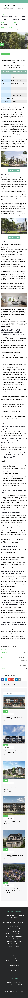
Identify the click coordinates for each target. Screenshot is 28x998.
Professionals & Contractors (14, 968)
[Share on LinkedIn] (16, 679)
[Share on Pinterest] (9, 679)
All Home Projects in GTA (14, 929)
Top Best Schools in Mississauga (14, 933)
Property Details (5, 53)
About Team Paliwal (14, 946)
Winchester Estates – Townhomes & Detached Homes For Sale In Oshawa (13, 787)
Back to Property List (9, 5)
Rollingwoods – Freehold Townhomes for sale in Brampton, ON (13, 752)
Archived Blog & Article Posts (14, 941)
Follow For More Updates (14, 982)
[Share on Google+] (13, 679)
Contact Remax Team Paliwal (14, 984)
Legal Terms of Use (14, 965)
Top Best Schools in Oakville (14, 931)
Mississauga (24, 655)
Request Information (22, 53)
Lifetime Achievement (14, 963)
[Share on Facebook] (2, 679)
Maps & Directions (14, 53)
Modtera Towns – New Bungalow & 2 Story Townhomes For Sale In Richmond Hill (13, 890)
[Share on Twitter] (6, 679)
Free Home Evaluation (14, 943)
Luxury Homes (14, 919)
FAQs (14, 955)
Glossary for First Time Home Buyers (14, 960)
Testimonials (14, 970)
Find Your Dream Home (14, 939)
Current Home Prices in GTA (14, 926)
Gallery (14, 958)
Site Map (14, 973)
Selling (3, 14)
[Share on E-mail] (20, 679)
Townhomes (24, 652)
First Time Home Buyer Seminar (14, 936)
